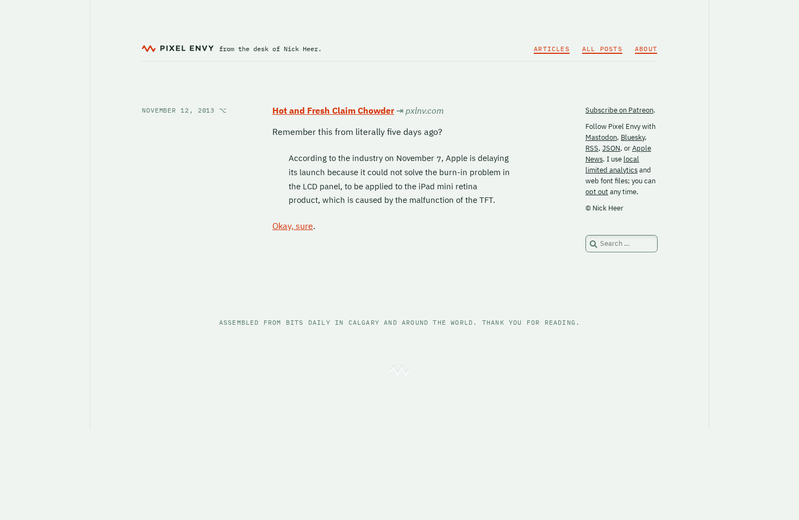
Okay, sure (292, 225)
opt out (596, 191)
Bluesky (633, 137)
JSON (611, 148)
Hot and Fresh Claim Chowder (333, 110)
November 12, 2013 (184, 110)
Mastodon (601, 137)
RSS (591, 148)
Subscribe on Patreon (619, 110)
